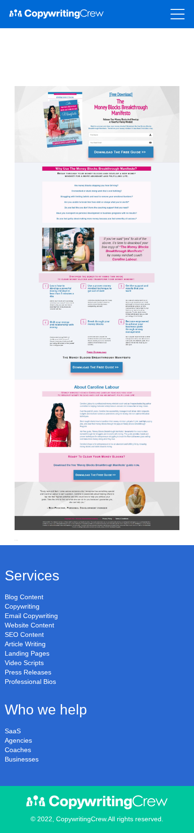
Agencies (18, 740)
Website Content (29, 625)
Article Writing (25, 644)
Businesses (22, 759)
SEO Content (24, 634)
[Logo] (56, 14)
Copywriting (22, 606)
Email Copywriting (31, 615)
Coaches (18, 750)
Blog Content (24, 597)
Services (32, 575)
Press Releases (28, 672)
